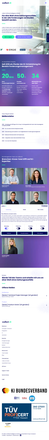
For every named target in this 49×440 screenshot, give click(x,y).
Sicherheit (4, 335)
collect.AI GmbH (5, 361)
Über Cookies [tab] (40, 209)
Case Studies (5, 353)
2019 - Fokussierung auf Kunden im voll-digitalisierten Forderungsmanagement (21, 131)
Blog (3, 355)
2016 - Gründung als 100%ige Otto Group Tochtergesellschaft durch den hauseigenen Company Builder (22, 125)
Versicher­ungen (5, 343)
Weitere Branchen (6, 347)
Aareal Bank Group (6, 363)
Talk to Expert (47, 38)
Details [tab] (24, 209)
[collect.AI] (24, 425)
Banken (3, 345)
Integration (4, 330)
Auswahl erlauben (24, 233)
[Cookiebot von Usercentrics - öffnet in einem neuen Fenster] (42, 206)
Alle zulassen (40, 233)
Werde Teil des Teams (24, 37)
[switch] (18, 228)
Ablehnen (9, 233)
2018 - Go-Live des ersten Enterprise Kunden (12, 128)
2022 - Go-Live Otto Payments (9, 141)
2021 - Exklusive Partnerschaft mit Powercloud (13, 134)
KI (2, 333)
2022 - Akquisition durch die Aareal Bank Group (13, 137)
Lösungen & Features (7, 328)
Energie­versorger (6, 340)
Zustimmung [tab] (8, 209)
